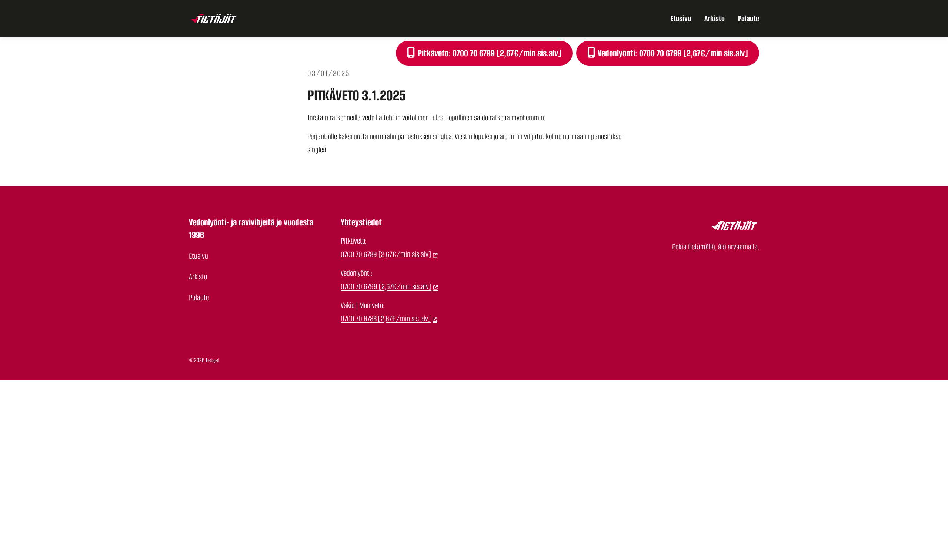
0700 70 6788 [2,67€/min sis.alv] (386, 318)
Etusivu (680, 18)
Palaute (748, 18)
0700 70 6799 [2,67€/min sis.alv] (386, 286)
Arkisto (714, 18)
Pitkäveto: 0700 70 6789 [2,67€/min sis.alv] (488, 53)
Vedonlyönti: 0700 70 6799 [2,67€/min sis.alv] (672, 53)
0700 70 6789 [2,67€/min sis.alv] (386, 254)
